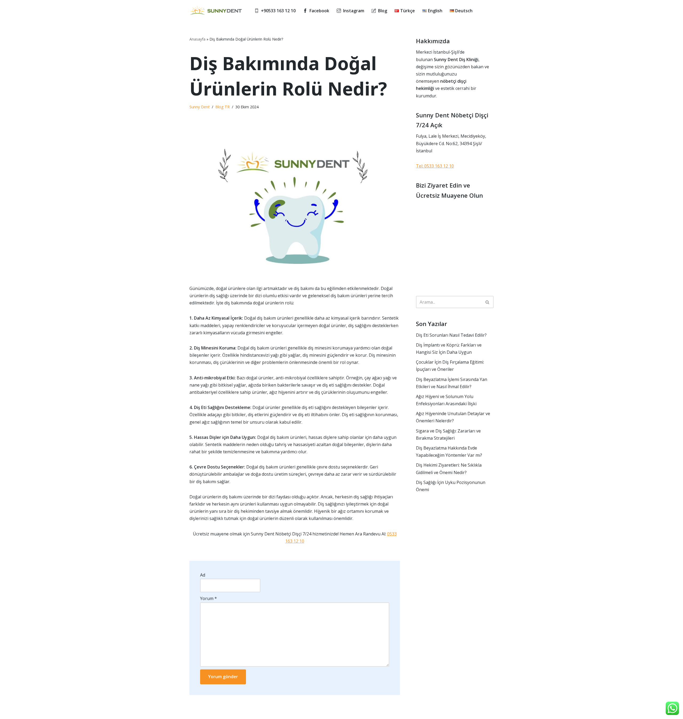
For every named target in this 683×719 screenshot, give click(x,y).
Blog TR (222, 106)
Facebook (319, 11)
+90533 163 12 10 (278, 11)
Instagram (353, 11)
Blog (382, 11)
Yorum (208, 598)
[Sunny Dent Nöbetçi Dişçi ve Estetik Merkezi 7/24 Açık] (217, 11)
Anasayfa (197, 39)
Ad (202, 575)
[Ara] (488, 302)
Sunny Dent (199, 106)
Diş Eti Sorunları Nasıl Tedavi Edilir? (451, 335)
